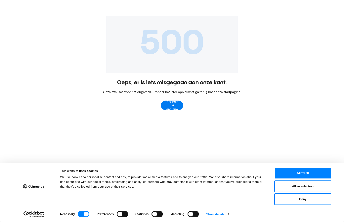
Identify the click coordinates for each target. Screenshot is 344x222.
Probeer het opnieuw (172, 105)
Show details (215, 214)
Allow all (303, 173)
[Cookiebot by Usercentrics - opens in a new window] (33, 214)
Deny (302, 199)
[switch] (122, 214)
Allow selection (303, 186)
